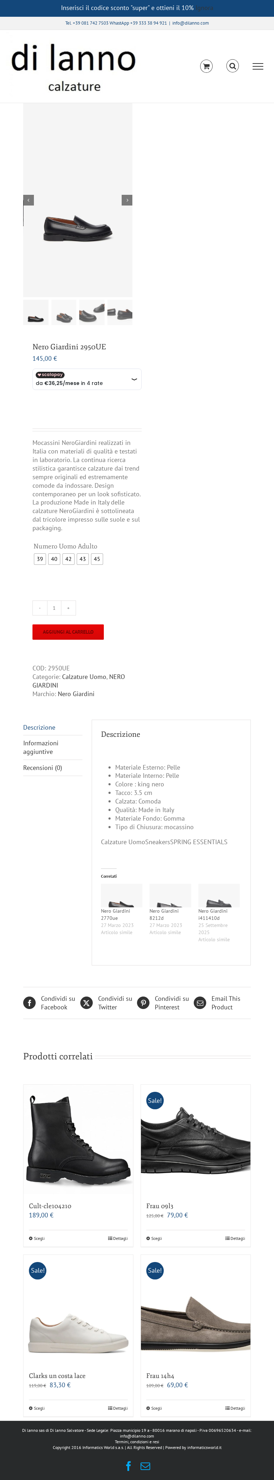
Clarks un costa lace (57, 1376)
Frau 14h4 (160, 1376)
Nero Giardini (76, 694)
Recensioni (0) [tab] (42, 768)
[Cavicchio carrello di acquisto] (206, 66)
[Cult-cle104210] (78, 1139)
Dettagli (120, 1238)
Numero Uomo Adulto (65, 546)
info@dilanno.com (190, 23)
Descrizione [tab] (39, 727)
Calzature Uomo (84, 677)
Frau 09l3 (159, 1206)
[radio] (40, 559)
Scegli (39, 1238)
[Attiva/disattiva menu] (258, 66)
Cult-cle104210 (50, 1206)
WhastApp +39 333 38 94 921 (138, 23)
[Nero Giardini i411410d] (219, 895)
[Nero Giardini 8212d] (170, 895)
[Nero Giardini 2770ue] (121, 895)
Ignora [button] (204, 8)
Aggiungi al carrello (68, 632)
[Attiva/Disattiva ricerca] (233, 66)
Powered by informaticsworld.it (193, 1447)
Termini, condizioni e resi (137, 1441)
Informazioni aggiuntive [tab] (41, 747)
